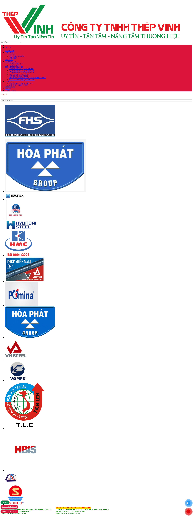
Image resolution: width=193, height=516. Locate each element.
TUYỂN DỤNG (10, 90)
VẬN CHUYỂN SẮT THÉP (18, 85)
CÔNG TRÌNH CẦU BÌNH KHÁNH (21, 72)
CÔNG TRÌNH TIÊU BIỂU (14, 67)
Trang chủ (4, 94)
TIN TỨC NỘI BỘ (15, 65)
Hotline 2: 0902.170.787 (9, 511)
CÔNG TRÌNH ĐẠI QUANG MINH (21, 69)
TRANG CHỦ (9, 51)
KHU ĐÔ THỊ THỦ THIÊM (18, 76)
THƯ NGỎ (12, 54)
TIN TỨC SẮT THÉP (16, 63)
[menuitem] (96, 94)
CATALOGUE (10, 87)
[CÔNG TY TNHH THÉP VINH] (92, 40)
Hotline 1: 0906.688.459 (9, 507)
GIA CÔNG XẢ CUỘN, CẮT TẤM (21, 83)
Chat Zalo (5, 502)
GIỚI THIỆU (9, 52)
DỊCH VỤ (8, 81)
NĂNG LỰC (13, 58)
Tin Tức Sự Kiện (10, 61)
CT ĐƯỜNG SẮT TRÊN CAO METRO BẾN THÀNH (27, 78)
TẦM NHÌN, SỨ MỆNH (17, 56)
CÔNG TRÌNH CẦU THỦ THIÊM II (21, 70)
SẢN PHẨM (9, 60)
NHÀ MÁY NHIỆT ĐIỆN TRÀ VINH (21, 79)
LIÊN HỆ (8, 89)
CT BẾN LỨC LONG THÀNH (19, 74)
